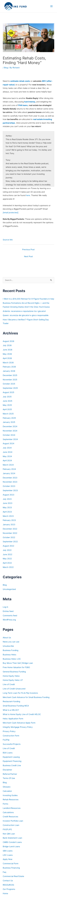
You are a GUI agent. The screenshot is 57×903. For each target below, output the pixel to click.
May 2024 (7, 456)
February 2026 (9, 367)
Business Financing (11, 868)
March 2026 (8, 362)
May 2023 (7, 507)
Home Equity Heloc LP (13, 680)
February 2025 (9, 418)
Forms (5, 804)
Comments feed (10, 615)
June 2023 (7, 503)
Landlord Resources (11, 808)
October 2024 (9, 435)
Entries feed (8, 611)
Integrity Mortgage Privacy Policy (18, 727)
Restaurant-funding (11, 701)
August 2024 (8, 443)
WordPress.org (9, 620)
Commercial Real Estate (13, 876)
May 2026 (7, 354)
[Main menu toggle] (51, 6)
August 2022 (8, 546)
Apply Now (7, 859)
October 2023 (9, 486)
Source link (8, 240)
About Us (7, 637)
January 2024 (9, 473)
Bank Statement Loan (12, 838)
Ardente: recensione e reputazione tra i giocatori (24, 311)
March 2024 (8, 465)
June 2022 (7, 554)
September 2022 (10, 541)
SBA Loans (7, 851)
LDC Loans (8, 855)
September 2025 (10, 388)
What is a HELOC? (11, 710)
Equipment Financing (12, 761)
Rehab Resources (10, 799)
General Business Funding (14, 672)
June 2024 (7, 452)
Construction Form (11, 736)
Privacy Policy (9, 731)
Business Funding (10, 650)
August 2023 (8, 495)
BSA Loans (7, 753)
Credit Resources (10, 816)
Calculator (7, 791)
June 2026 (7, 350)
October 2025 (9, 384)
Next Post (28, 256)
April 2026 (7, 358)
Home (5, 893)
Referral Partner (10, 774)
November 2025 (10, 379)
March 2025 (8, 414)
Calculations (8, 812)
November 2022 (10, 533)
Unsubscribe (8, 646)
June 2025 (7, 401)
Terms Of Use (9, 778)
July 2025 (7, 397)
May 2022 (7, 558)
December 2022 (10, 529)
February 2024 (9, 469)
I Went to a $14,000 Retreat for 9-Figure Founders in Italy (28, 299)
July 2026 (7, 345)
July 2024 (7, 448)
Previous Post (28, 249)
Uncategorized (9, 589)
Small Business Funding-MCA (16, 706)
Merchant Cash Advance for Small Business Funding (26, 697)
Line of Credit (9, 684)
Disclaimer (7, 770)
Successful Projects (11, 744)
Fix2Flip (6, 740)
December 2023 (10, 478)
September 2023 (10, 490)
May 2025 (7, 405)
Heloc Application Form (13, 718)
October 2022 (9, 537)
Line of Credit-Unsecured (14, 689)
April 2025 (7, 409)
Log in (5, 607)
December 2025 (10, 375)
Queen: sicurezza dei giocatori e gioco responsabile (25, 315)
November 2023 (10, 482)
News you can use (11, 642)
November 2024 (10, 431)
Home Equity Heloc (11, 676)
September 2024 (10, 439)
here (28, 195)
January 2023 (9, 524)
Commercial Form (10, 863)
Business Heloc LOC (12, 659)
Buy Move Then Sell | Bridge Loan (18, 663)
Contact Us (8, 880)
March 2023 (8, 516)
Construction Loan (11, 825)
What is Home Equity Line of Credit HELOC (22, 714)
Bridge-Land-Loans (11, 846)
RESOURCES (8, 885)
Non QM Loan (9, 834)
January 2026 (9, 371)
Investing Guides (10, 795)
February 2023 (9, 520)
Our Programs (9, 889)
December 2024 (10, 426)
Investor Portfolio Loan (13, 821)
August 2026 (8, 341)
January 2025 (9, 422)
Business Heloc (9, 654)
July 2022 (7, 550)
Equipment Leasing (11, 757)
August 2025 (8, 392)
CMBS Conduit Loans (12, 842)
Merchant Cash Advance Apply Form (19, 723)
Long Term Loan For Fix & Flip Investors (20, 693)
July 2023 (7, 499)
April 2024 (7, 460)
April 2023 (7, 512)
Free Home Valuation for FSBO (16, 667)
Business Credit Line (12, 765)
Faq (4, 872)
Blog (6, 67)
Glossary (7, 787)
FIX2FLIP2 (7, 829)
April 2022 (7, 563)
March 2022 (8, 567)
